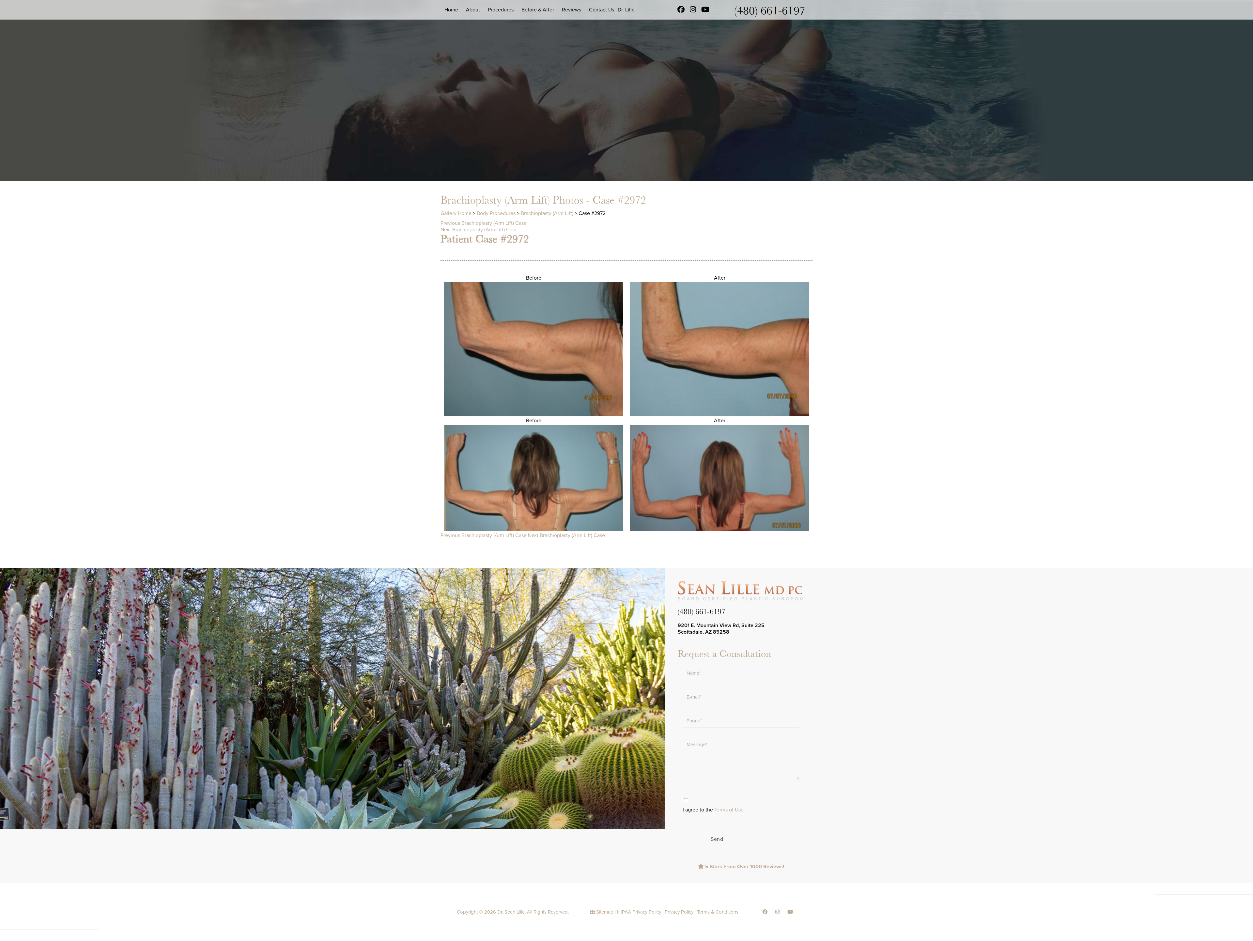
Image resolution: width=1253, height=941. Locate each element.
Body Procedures (496, 213)
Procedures (501, 10)
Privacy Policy (679, 912)
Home (451, 10)
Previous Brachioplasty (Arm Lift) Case (484, 223)
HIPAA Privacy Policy (639, 912)
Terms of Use (729, 810)
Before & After (537, 10)
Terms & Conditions (717, 912)
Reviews (571, 10)
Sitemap (604, 912)
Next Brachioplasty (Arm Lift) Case (479, 229)
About (473, 10)
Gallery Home (456, 213)
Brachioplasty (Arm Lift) (547, 213)
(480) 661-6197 (769, 10)
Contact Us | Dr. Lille (612, 10)
